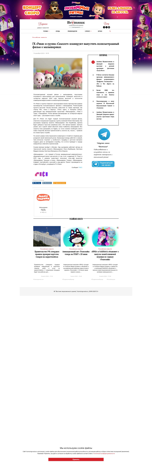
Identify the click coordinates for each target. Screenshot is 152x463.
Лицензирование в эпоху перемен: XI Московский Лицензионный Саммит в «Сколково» (105, 104)
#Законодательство (38, 279)
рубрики (45, 31)
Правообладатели (72, 31)
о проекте (87, 31)
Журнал (100, 31)
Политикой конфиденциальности (104, 453)
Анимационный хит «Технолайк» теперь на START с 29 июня (76, 252)
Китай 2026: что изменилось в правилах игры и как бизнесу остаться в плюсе (105, 93)
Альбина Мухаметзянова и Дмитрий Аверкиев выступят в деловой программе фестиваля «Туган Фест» (105, 66)
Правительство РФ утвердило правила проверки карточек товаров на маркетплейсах (47, 254)
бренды (58, 31)
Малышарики (43, 207)
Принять (76, 459)
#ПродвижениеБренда (38, 180)
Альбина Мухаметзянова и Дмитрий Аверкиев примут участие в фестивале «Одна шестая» (105, 115)
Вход (106, 23)
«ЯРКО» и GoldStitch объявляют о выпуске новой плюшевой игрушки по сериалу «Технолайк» (105, 255)
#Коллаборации (111, 279)
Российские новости (39, 37)
